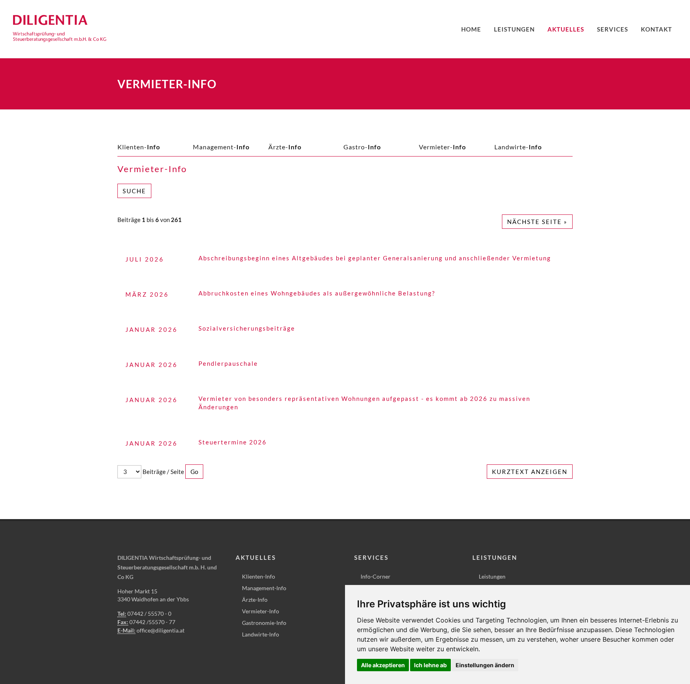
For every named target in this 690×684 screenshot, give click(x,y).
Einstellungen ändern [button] (485, 665)
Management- (221, 147)
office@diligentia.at (160, 630)
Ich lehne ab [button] (430, 665)
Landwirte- (518, 147)
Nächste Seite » (537, 221)
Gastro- (362, 147)
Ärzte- (284, 147)
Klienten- (138, 147)
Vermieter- (442, 147)
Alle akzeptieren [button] (383, 665)
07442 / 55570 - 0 (149, 613)
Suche (134, 190)
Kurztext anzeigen (529, 471)
